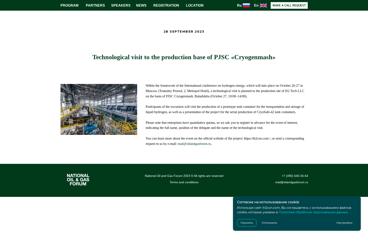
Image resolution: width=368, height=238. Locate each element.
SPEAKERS (121, 5)
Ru (239, 5)
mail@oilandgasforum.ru (194, 144)
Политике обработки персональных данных (313, 212)
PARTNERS (95, 5)
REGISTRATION (166, 5)
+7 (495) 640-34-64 (295, 175)
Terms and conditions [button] (184, 182)
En (256, 5)
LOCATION (195, 5)
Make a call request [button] (289, 5)
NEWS (141, 5)
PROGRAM (69, 5)
